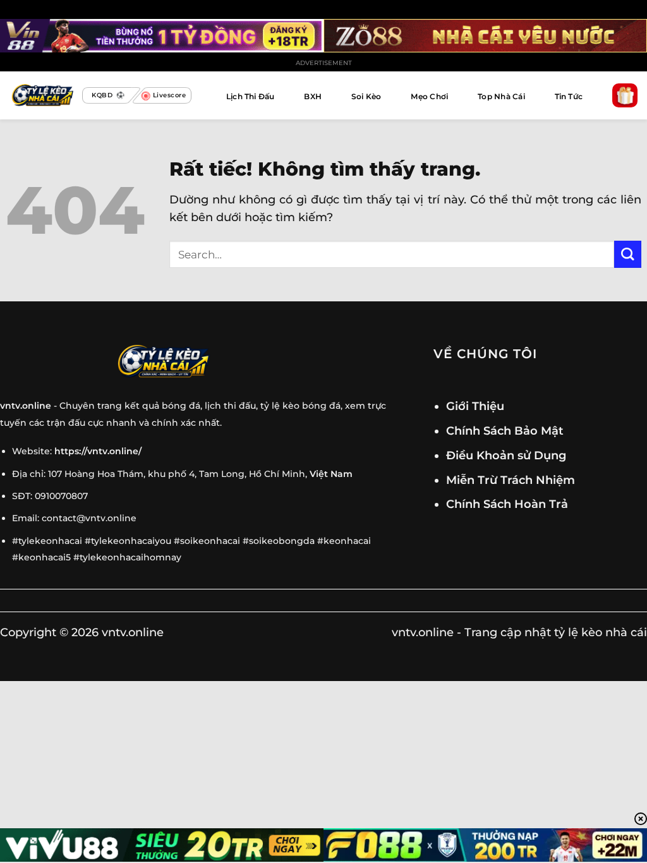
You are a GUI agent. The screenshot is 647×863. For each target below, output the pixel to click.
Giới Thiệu (475, 406)
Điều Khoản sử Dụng (506, 455)
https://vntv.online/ (98, 451)
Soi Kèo (366, 96)
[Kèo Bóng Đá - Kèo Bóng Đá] (41, 95)
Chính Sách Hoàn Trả (507, 503)
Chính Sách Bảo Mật (505, 430)
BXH (313, 96)
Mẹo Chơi (429, 96)
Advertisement (324, 63)
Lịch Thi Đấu (250, 96)
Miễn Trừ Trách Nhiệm (510, 479)
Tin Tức (569, 96)
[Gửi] (627, 254)
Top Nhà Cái (501, 96)
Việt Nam (331, 474)
